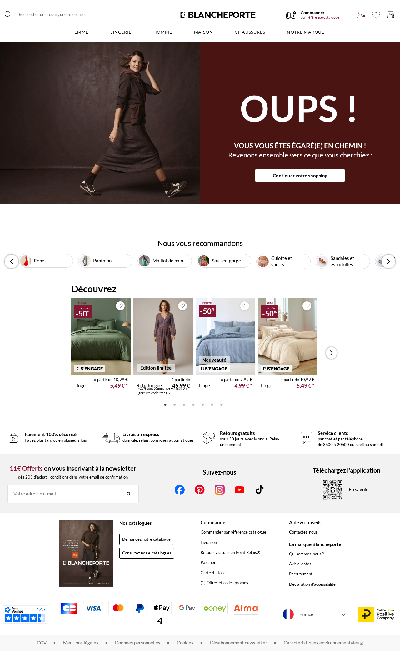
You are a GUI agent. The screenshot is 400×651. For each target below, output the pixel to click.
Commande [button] (213, 522)
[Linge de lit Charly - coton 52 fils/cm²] (225, 336)
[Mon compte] (360, 15)
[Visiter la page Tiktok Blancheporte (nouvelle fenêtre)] (260, 490)
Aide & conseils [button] (305, 522)
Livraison (209, 542)
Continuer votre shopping (300, 175)
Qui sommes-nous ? (306, 553)
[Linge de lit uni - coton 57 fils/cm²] (101, 336)
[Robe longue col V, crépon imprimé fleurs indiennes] (163, 336)
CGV (42, 642)
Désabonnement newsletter (238, 642)
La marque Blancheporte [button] (315, 544)
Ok (130, 493)
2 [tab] (175, 404)
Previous (11, 261)
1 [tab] (165, 404)
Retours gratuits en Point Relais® (230, 552)
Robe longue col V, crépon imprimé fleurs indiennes (152, 385)
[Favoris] (376, 15)
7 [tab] (221, 404)
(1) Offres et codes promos (224, 582)
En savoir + (360, 489)
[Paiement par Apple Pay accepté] (162, 608)
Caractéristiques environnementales (322, 642)
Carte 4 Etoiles (214, 572)
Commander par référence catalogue (233, 531)
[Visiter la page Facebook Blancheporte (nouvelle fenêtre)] (180, 490)
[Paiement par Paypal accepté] (140, 608)
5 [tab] (203, 404)
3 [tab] (184, 404)
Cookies (185, 642)
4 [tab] (193, 404)
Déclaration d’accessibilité (312, 584)
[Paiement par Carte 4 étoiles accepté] (160, 621)
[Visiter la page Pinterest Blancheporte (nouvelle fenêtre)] (200, 490)
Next (388, 261)
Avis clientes (300, 563)
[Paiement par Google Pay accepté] (187, 608)
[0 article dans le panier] (390, 15)
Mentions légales (80, 642)
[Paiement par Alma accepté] (246, 608)
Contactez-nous (303, 531)
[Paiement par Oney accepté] (215, 608)
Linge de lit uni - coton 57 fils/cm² (81, 385)
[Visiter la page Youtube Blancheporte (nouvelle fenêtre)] (240, 490)
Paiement (209, 562)
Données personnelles (137, 642)
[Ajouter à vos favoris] (120, 306)
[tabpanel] (101, 348)
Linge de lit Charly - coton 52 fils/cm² (207, 385)
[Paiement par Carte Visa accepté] (93, 608)
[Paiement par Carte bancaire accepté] (69, 608)
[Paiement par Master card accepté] (118, 608)
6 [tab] (212, 404)
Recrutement (300, 573)
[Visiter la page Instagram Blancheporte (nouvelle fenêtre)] (220, 490)
